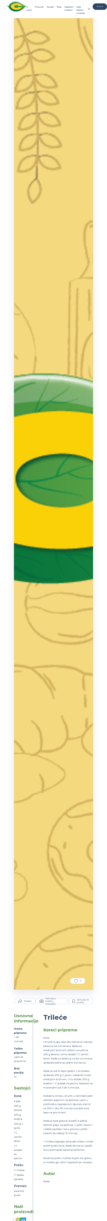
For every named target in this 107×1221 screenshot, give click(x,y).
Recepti (50, 7)
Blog (59, 7)
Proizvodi (39, 7)
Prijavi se (100, 6)
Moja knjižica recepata (80, 10)
